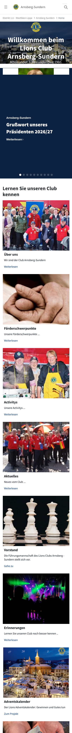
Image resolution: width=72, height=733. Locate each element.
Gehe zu (8, 566)
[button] (20, 175)
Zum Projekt (11, 714)
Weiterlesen (11, 266)
